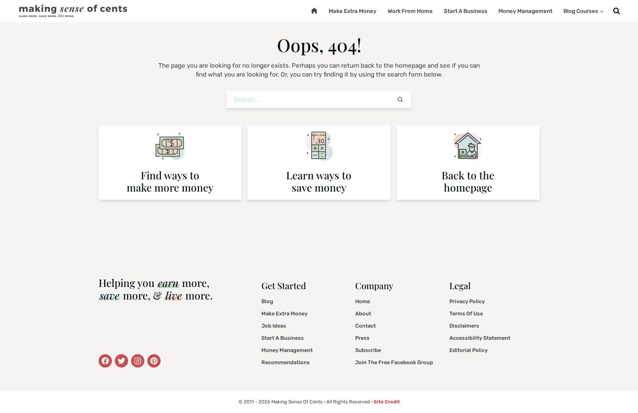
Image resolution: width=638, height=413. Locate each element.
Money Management (525, 11)
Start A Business (465, 11)
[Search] (400, 99)
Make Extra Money (353, 11)
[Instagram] (137, 361)
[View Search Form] (616, 11)
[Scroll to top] (621, 389)
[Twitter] (105, 361)
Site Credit (387, 401)
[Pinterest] (154, 361)
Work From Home (410, 11)
